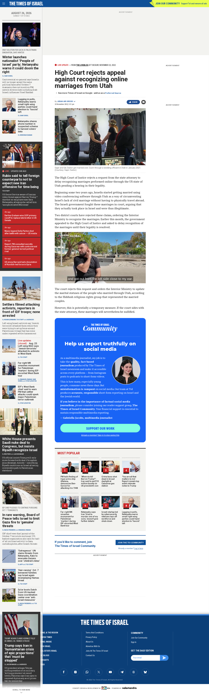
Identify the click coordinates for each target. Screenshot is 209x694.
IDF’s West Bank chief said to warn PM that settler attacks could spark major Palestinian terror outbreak (28, 393)
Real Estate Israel (48, 651)
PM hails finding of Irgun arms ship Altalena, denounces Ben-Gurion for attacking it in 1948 (69, 482)
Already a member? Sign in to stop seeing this (100, 435)
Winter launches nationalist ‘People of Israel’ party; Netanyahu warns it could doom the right (20, 64)
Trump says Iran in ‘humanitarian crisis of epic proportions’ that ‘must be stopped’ (19, 653)
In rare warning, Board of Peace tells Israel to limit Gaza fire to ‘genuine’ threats (21, 520)
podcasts (44, 660)
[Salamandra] (129, 688)
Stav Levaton (31, 381)
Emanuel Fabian (26, 379)
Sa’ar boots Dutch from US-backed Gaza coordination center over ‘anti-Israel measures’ (27, 594)
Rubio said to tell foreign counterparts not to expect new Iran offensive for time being (20, 181)
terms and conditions (95, 632)
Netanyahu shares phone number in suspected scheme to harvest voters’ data (28, 126)
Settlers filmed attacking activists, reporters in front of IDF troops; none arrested (21, 310)
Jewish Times (46, 637)
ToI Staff (6, 191)
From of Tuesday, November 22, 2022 (93, 65)
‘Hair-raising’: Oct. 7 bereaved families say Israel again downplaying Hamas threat (28, 575)
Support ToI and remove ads (194, 3)
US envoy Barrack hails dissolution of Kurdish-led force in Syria (21, 263)
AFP (21, 564)
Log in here (138, 548)
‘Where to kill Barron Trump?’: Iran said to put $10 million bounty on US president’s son (90, 481)
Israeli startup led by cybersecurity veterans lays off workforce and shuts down (110, 516)
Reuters (7, 454)
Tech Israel (45, 646)
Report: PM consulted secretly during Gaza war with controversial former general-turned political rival (21, 248)
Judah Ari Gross (65, 101)
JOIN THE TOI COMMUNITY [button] (131, 542)
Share (135, 102)
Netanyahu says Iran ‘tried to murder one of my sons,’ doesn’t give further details (89, 516)
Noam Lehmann (10, 319)
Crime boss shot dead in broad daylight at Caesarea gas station (109, 481)
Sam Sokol (8, 76)
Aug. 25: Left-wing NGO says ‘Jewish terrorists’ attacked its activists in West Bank (28, 348)
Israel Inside (46, 642)
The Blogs (44, 655)
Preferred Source (113, 93)
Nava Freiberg (9, 530)
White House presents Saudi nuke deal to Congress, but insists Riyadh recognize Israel (19, 444)
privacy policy (91, 637)
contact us (90, 655)
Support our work (100, 428)
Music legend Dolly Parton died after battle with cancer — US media (21, 232)
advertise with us (93, 646)
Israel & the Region (49, 632)
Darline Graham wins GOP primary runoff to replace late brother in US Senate (21, 217)
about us (89, 642)
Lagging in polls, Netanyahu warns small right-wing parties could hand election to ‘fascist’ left (131, 518)
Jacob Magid (19, 454)
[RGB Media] (106, 688)
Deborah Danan (26, 135)
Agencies (30, 319)
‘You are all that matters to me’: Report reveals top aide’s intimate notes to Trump (130, 481)
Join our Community (167, 3)
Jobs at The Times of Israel (97, 651)
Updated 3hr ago (18, 171)
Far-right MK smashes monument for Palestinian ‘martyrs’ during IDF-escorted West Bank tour (69, 519)
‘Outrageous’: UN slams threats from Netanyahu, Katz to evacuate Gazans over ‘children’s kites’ (29, 555)
